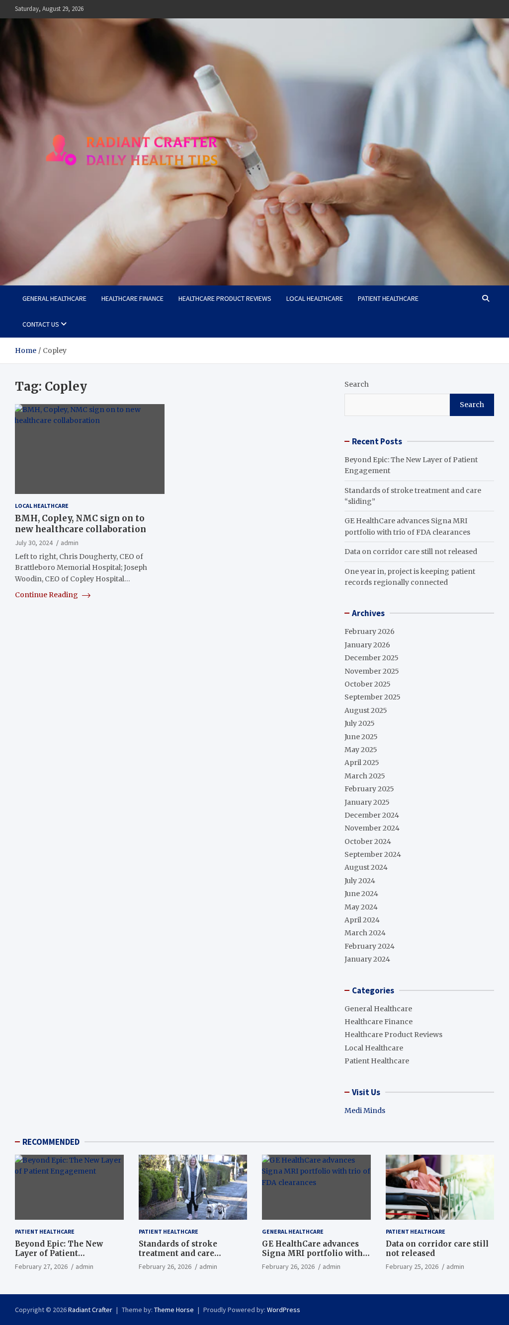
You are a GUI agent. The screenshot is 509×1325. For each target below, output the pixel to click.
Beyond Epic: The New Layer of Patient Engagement (59, 1253)
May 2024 (361, 907)
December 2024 (371, 815)
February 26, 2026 (165, 1266)
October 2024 (367, 841)
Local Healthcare (314, 298)
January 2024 (367, 959)
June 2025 (361, 736)
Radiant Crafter (90, 1309)
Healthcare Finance (132, 298)
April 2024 (362, 919)
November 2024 (372, 828)
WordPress (283, 1309)
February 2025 (369, 788)
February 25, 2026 (412, 1266)
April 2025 (361, 762)
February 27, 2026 (41, 1266)
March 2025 (364, 775)
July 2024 (359, 880)
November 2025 (371, 671)
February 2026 (369, 631)
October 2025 (367, 684)
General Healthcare (54, 298)
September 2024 (372, 854)
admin (70, 542)
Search (356, 384)
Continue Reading (47, 594)
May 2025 (360, 749)
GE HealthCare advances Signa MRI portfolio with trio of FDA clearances (312, 1253)
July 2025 (359, 723)
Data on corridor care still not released (410, 551)
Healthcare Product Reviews (224, 298)
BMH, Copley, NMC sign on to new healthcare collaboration (80, 524)
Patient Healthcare (388, 298)
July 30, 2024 (34, 542)
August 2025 (365, 710)
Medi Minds (364, 1110)
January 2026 (367, 644)
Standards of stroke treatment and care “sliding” (178, 1253)
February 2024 (369, 946)
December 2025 (371, 657)
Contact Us (40, 324)
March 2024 (365, 932)
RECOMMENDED (51, 1141)
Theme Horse (174, 1309)
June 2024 (361, 893)
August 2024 (366, 867)
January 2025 (367, 802)
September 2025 (372, 697)
